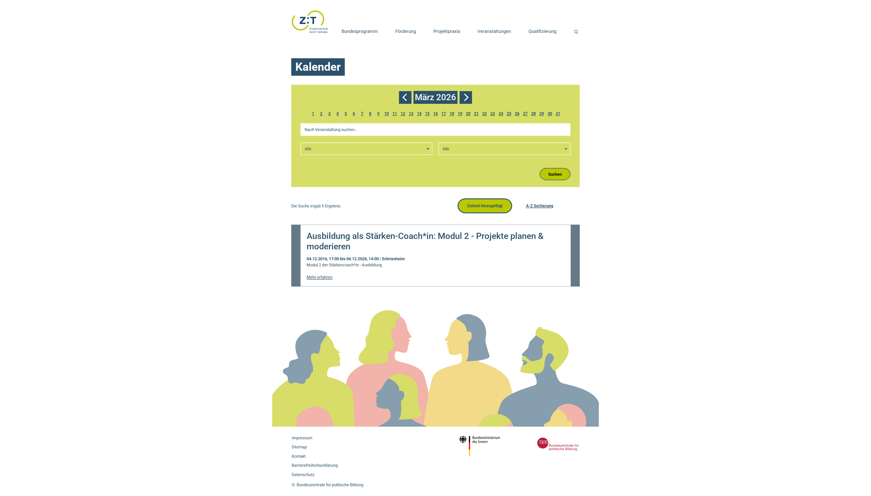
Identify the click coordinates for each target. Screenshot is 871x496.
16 (436, 114)
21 (477, 114)
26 (518, 114)
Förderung (405, 31)
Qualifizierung (542, 31)
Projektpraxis (446, 31)
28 (534, 114)
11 (395, 114)
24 (501, 114)
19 (461, 114)
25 (510, 114)
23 (493, 114)
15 (428, 114)
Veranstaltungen (494, 31)
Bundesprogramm (360, 31)
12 (403, 114)
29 (542, 114)
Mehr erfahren (320, 277)
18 (452, 114)
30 (550, 114)
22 (485, 114)
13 (412, 114)
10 (387, 114)
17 (444, 114)
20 (469, 114)
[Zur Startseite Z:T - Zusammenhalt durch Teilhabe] (310, 21)
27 (526, 114)
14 (420, 114)
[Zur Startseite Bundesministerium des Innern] (481, 446)
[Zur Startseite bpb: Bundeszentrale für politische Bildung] (551, 444)
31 (559, 114)
